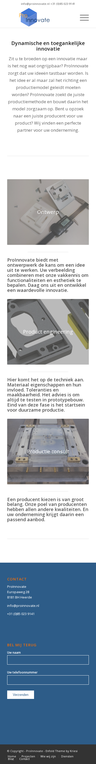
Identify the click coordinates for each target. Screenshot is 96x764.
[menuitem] (12, 756)
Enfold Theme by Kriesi (62, 751)
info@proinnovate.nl (23, 605)
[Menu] (82, 17)
